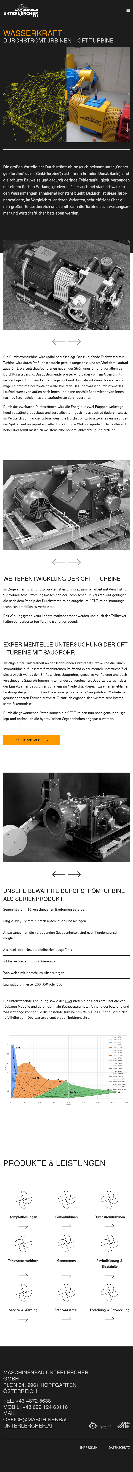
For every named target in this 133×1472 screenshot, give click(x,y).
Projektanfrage (27, 740)
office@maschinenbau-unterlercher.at (37, 1422)
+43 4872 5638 (33, 1400)
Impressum (88, 1447)
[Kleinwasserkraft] (100, 1425)
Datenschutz (119, 1447)
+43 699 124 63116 (45, 1406)
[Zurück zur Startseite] (20, 11)
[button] (128, 10)
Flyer (68, 1001)
